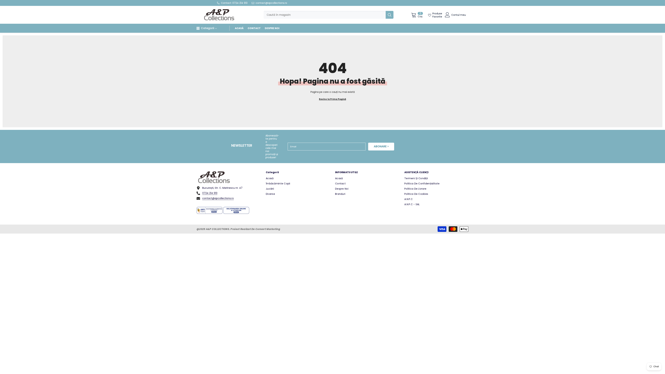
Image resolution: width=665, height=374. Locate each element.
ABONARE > (381, 146)
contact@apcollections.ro (271, 3)
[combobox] (325, 15)
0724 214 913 (239, 3)
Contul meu (458, 15)
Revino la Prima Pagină (332, 99)
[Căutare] (328, 15)
